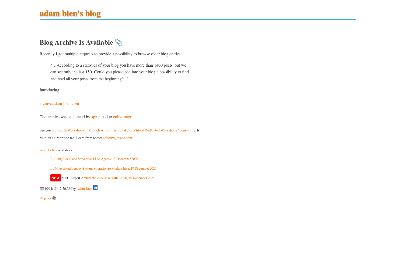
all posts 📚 (48, 197)
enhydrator (122, 116)
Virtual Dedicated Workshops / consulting (164, 130)
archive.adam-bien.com (59, 103)
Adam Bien (84, 188)
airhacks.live (48, 150)
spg (94, 116)
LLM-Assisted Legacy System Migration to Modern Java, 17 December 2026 (103, 168)
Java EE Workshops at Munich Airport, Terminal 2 (92, 130)
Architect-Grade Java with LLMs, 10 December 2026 (117, 177)
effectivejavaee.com (117, 137)
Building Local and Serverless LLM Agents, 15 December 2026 (94, 158)
